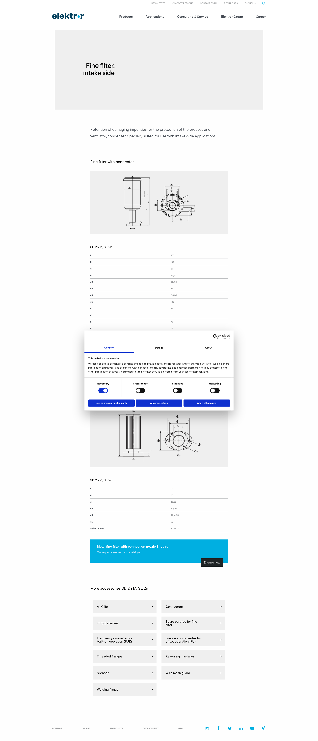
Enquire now (212, 562)
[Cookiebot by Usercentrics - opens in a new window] (215, 336)
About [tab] (208, 348)
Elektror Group (232, 16)
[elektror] (68, 16)
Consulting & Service (192, 16)
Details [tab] (159, 348)
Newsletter (158, 3)
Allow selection (159, 403)
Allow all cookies (206, 403)
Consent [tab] (109, 348)
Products (126, 16)
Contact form (208, 3)
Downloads (231, 3)
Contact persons (182, 3)
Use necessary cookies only (111, 403)
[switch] (140, 390)
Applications (155, 16)
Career (261, 16)
